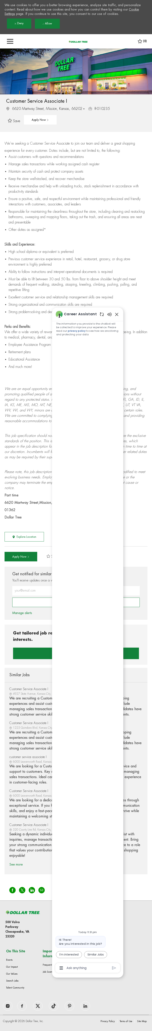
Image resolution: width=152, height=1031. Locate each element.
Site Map (142, 1021)
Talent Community (15, 988)
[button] (40, 120)
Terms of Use (126, 1021)
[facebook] (7, 1006)
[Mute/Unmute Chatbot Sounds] (109, 314)
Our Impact (12, 967)
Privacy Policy (108, 1021)
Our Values (11, 974)
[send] (114, 967)
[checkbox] (15, 121)
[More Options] (61, 968)
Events (9, 960)
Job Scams (48, 972)
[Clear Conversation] (102, 314)
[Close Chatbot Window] (116, 314)
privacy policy (77, 331)
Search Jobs (12, 981)
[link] (22, 613)
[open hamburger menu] (10, 41)
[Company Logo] (78, 41)
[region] (87, 640)
